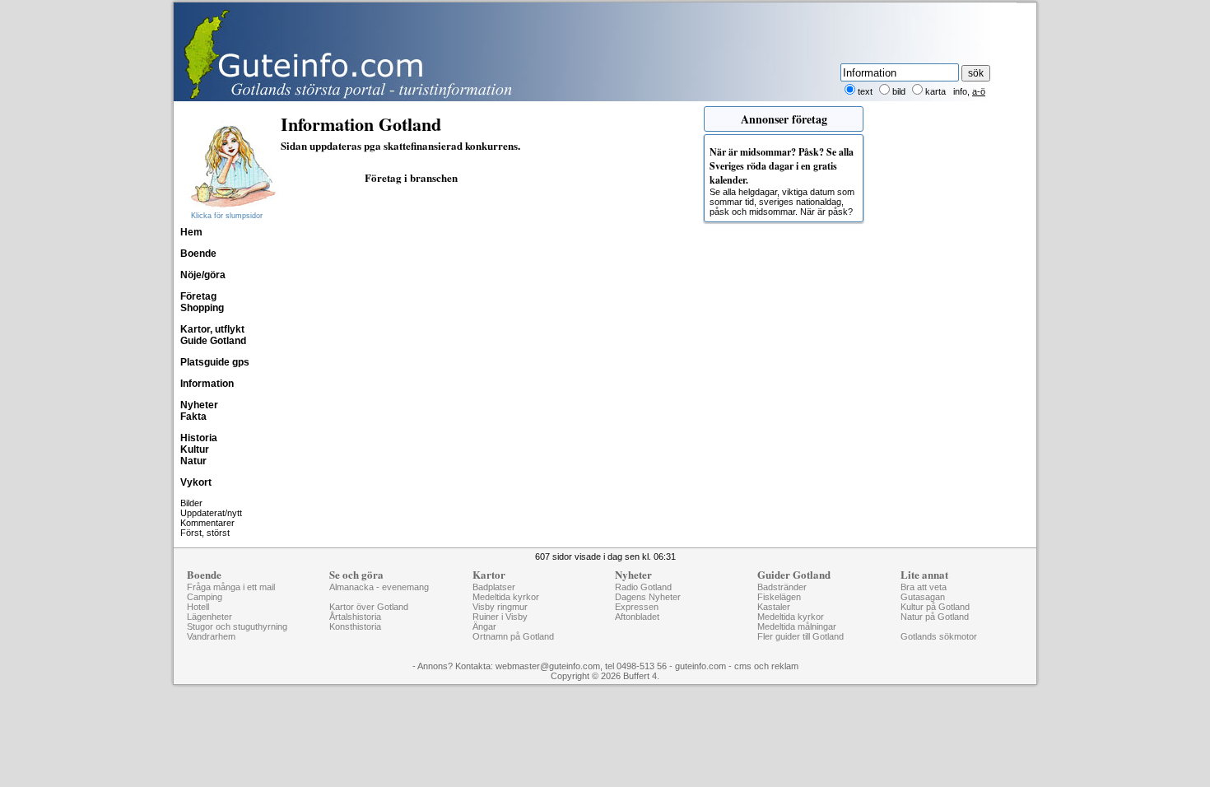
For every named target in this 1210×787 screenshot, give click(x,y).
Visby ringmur (500, 607)
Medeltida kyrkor (505, 597)
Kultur (194, 449)
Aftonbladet (637, 617)
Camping (204, 597)
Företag (198, 296)
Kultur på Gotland (935, 607)
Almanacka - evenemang (379, 587)
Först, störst (205, 533)
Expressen (637, 607)
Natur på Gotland (935, 617)
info (960, 91)
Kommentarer (207, 523)
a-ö (978, 91)
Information (207, 383)
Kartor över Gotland (368, 607)
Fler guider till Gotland (800, 636)
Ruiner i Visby (500, 617)
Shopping (202, 308)
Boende (198, 253)
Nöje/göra (203, 275)
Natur (193, 461)
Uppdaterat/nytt (211, 513)
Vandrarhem (211, 636)
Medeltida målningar (796, 626)
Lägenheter (209, 617)
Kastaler (773, 607)
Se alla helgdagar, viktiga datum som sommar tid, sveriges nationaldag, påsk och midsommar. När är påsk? (782, 181)
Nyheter (199, 405)
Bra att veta (924, 587)
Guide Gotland (213, 341)
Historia (198, 438)
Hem (191, 232)
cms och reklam (766, 666)
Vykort (196, 482)
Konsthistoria (355, 626)
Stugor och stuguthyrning (237, 626)
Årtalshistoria (355, 617)
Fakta (193, 416)
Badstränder (782, 587)
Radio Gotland (643, 587)
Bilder (191, 503)
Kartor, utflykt (212, 329)
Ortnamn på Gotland (513, 636)
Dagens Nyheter (648, 597)
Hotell (198, 607)
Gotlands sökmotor (939, 636)
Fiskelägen (779, 597)
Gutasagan (923, 597)
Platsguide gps (214, 362)
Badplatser (493, 587)
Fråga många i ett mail (231, 587)
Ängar (484, 626)
